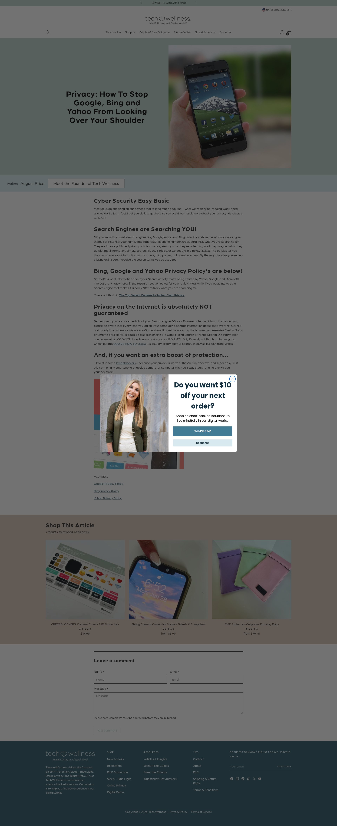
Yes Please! (202, 431)
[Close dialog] (232, 379)
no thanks (202, 442)
